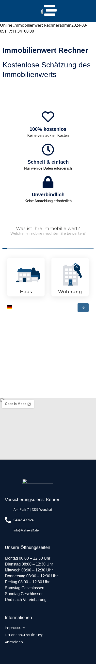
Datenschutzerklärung (24, 634)
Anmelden (14, 642)
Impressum (15, 627)
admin (65, 25)
